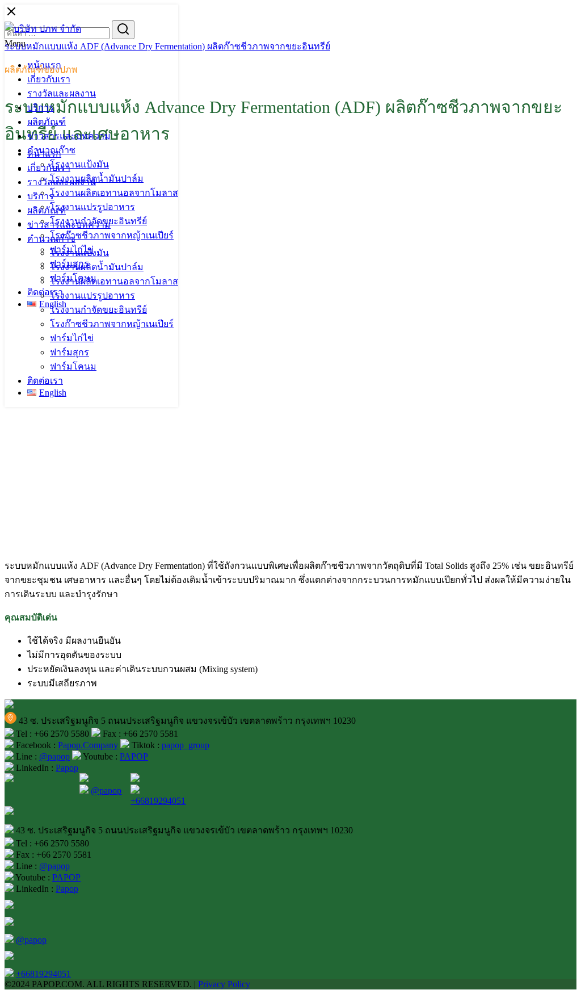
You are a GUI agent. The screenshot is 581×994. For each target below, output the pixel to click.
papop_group (185, 745)
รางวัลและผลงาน (61, 93)
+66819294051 (158, 801)
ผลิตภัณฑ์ (46, 122)
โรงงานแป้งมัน (79, 164)
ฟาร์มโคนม (73, 366)
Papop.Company (88, 745)
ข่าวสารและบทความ (69, 136)
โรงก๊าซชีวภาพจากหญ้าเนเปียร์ (112, 235)
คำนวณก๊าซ (51, 239)
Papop (67, 768)
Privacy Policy (224, 984)
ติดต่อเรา (45, 292)
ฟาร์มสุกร (69, 352)
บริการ (40, 107)
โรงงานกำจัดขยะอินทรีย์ (98, 309)
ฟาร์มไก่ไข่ (72, 338)
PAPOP (134, 756)
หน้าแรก (44, 65)
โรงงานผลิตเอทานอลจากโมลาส (114, 193)
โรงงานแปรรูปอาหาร (92, 207)
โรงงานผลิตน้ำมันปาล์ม (97, 178)
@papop (54, 756)
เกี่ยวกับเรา (48, 79)
